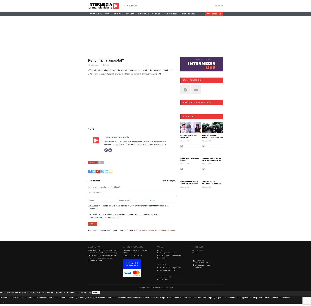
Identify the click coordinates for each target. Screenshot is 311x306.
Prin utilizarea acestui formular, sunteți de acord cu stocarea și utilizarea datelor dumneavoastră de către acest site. (124, 216)
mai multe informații (83, 292)
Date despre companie (166, 253)
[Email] (110, 150)
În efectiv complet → (170, 181)
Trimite (92, 224)
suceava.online (197, 250)
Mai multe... (100, 260)
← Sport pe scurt (94, 181)
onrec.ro (195, 253)
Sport (107, 65)
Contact (156, 14)
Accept (96, 292)
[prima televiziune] (103, 6)
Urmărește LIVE (214, 14)
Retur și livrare (162, 279)
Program (130, 14)
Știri (107, 14)
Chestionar (143, 14)
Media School (188, 14)
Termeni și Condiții (164, 277)
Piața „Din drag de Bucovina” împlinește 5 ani (212, 136)
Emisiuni (117, 14)
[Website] (106, 150)
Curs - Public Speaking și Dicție (169, 268)
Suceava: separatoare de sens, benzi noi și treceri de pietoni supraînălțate (211, 160)
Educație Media (171, 14)
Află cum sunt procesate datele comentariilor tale (154, 231)
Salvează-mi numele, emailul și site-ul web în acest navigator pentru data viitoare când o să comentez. (129, 207)
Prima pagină (96, 14)
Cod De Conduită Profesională (169, 255)
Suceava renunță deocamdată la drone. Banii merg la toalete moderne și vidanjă (212, 184)
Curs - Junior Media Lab (166, 270)
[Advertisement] (155, 38)
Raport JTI (161, 258)
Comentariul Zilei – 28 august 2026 (188, 136)
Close (2, 303)
